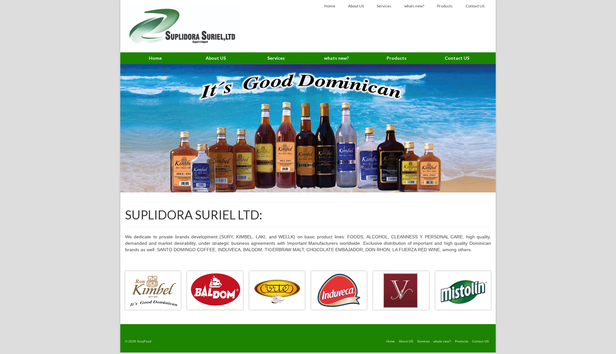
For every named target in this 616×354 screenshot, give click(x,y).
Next (501, 128)
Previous (114, 128)
